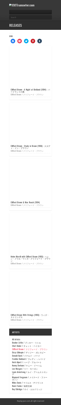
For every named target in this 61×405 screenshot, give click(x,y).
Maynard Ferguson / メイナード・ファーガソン (29, 378)
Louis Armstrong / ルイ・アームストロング (30, 373)
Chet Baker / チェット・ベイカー (26, 346)
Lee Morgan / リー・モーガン (25, 369)
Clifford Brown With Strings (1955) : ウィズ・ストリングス (30, 315)
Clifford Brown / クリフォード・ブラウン (27, 94)
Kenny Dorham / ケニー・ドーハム (27, 366)
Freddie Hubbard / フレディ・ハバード (29, 359)
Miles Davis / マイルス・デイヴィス (27, 383)
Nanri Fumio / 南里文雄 (22, 386)
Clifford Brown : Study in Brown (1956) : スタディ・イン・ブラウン (30, 146)
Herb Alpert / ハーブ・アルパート (27, 362)
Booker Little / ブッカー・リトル (26, 343)
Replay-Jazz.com (23, 401)
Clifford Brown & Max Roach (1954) (25, 202)
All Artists (16, 339)
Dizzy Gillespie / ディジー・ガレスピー (29, 352)
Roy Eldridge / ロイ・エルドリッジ (27, 389)
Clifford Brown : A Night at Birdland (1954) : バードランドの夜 (30, 90)
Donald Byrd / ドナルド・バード (26, 356)
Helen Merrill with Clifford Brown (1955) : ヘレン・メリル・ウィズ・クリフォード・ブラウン (30, 258)
